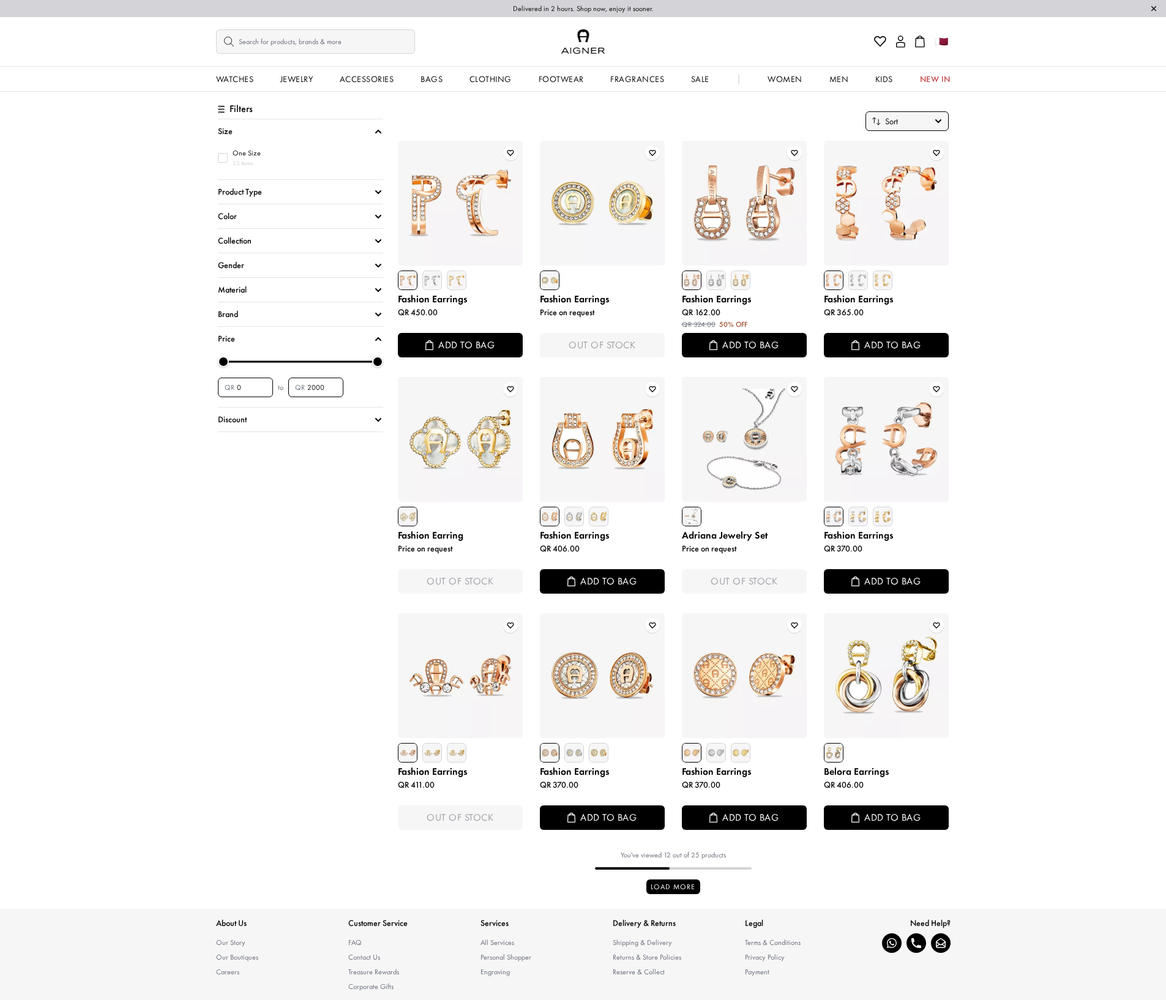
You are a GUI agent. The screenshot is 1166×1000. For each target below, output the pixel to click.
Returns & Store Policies (647, 957)
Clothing (490, 78)
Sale (700, 78)
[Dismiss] (1154, 8)
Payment (757, 972)
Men (839, 78)
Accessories (367, 78)
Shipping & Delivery (642, 942)
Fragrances (637, 78)
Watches (235, 78)
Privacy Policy (765, 957)
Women (785, 78)
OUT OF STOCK (602, 344)
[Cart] (920, 41)
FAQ (355, 942)
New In (935, 78)
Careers (227, 972)
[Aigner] (583, 41)
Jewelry (296, 78)
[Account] (901, 41)
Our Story (230, 942)
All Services (497, 942)
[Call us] (916, 943)
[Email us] (941, 943)
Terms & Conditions (773, 942)
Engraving (495, 972)
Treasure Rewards (373, 972)
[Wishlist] (880, 42)
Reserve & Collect (639, 972)
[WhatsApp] (892, 943)
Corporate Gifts (371, 986)
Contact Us (364, 957)
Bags (431, 78)
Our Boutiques (237, 957)
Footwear (561, 78)
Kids (884, 78)
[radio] (407, 280)
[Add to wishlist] (510, 153)
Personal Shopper (505, 957)
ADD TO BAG (466, 344)
